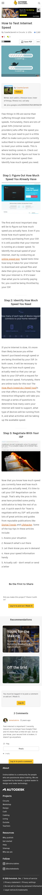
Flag (7, 744)
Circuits (22, 32)
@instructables (12, 863)
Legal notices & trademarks (16, 890)
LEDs (30, 32)
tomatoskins (14, 720)
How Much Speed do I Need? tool (19, 387)
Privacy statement (12, 882)
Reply (21, 748)
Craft (5, 811)
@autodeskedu (12, 868)
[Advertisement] (21, 13)
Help (5, 844)
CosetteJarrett (10, 32)
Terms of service (30, 878)
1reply (7, 753)
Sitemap (6, 848)
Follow (18, 91)
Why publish (8, 837)
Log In (21, 703)
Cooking (6, 815)
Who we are (7, 852)
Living (5, 818)
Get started (7, 841)
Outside (6, 822)
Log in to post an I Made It (21, 606)
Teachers (6, 826)
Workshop (7, 804)
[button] (3, 3)
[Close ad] (38, 10)
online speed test (11, 259)
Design (6, 808)
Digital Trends (9, 524)
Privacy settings (29, 882)
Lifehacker (26, 524)
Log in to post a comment (21, 761)
